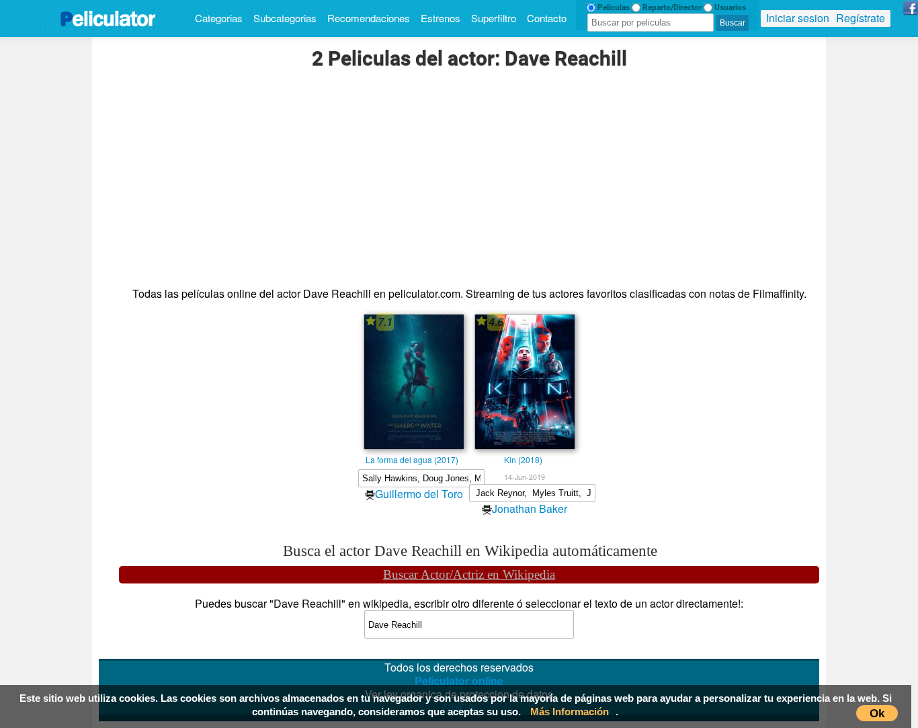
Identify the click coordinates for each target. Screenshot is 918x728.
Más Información (569, 711)
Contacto (547, 18)
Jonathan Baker (529, 508)
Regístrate (860, 18)
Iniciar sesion (797, 18)
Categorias (219, 18)
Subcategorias (285, 18)
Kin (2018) (523, 459)
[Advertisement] (469, 179)
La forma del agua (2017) (412, 459)
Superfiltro (493, 18)
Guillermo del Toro (419, 493)
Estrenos (440, 18)
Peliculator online (459, 680)
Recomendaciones (368, 18)
